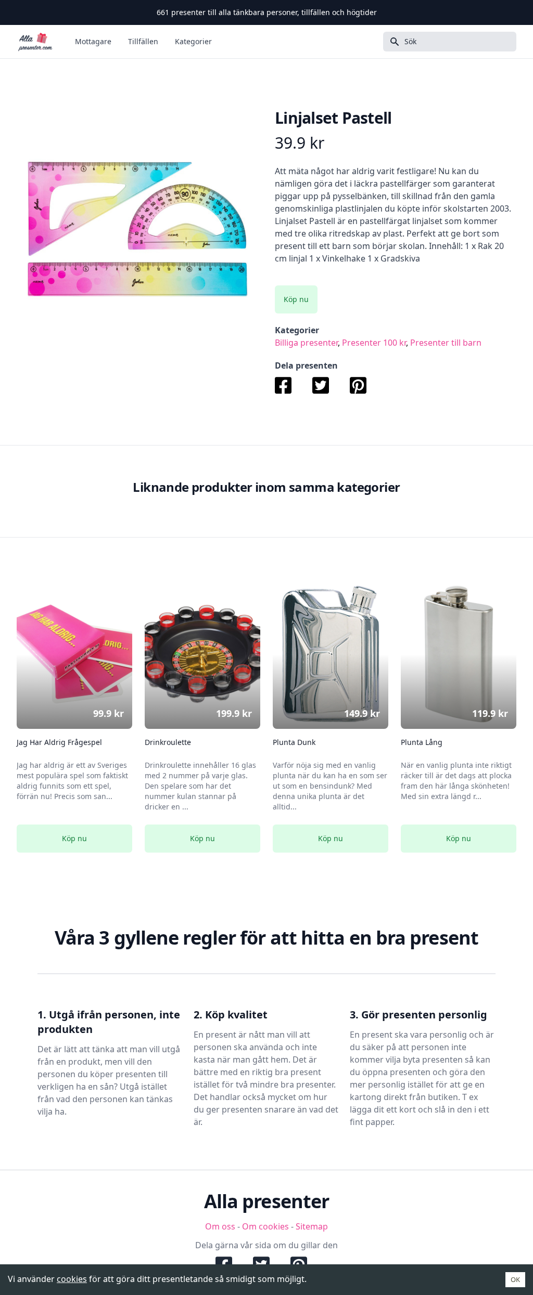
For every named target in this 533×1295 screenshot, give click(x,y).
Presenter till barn (445, 342)
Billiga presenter (306, 342)
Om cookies (265, 1226)
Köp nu (296, 299)
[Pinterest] (358, 385)
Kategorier (193, 41)
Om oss (220, 1226)
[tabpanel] (137, 229)
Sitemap (312, 1226)
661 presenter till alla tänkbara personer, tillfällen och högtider (267, 12)
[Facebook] (288, 385)
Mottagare (93, 41)
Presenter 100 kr (374, 342)
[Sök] (391, 41)
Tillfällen (143, 41)
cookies (72, 1279)
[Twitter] (320, 385)
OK (515, 1279)
